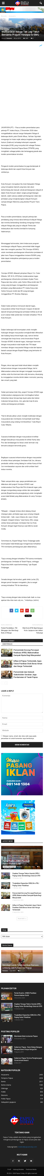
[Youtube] (31, 1161)
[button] (41, 3)
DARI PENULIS (7, 644)
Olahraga (4, 1088)
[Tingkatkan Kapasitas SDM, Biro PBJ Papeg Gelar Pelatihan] (5, 885)
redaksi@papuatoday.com (27, 1147)
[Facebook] (13, 1161)
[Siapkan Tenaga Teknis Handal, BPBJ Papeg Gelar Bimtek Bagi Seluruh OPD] (5, 875)
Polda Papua (5, 1099)
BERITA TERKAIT (8, 641)
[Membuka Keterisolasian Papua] (6, 1039)
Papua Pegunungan (9, 866)
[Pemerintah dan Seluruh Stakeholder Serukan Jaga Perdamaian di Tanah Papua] (6, 675)
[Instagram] (19, 1161)
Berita (3, 1081)
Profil (9, 1169)
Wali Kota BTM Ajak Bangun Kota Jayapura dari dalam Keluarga (32, 630)
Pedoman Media (31, 1169)
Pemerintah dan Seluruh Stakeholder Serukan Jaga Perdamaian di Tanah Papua (26, 674)
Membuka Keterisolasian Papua (26, 1036)
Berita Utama (5, 677)
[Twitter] (25, 1161)
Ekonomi (4, 1095)
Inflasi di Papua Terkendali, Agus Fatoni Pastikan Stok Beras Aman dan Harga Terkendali (28, 663)
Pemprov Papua (7, 1078)
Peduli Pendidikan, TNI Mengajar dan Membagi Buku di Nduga (9, 630)
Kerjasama (5, 655)
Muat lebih (21, 919)
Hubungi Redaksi (18, 1169)
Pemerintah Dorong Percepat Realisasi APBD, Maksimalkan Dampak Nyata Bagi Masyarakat (27, 652)
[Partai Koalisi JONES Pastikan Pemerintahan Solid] (22, 857)
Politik (3, 1092)
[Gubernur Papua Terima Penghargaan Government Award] (6, 1061)
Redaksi (9, 38)
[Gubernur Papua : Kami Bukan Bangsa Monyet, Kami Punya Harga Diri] (6, 1050)
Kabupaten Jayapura (8, 1102)
